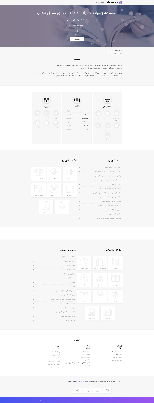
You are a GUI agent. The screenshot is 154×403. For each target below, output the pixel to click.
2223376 (72, 76)
